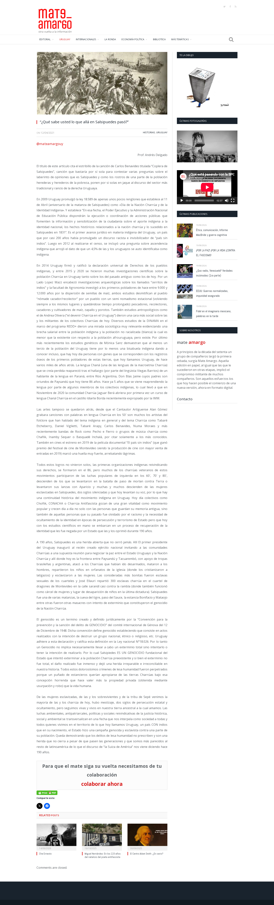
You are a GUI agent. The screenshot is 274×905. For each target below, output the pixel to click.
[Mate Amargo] (55, 20)
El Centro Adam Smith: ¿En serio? (146, 853)
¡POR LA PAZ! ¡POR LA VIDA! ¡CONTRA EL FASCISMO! (215, 252)
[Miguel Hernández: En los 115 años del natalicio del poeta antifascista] (102, 837)
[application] (207, 187)
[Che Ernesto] (56, 837)
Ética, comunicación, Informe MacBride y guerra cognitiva (212, 232)
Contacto (185, 399)
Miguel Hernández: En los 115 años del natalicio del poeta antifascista (103, 855)
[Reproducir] (182, 200)
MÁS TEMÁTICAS (179, 39)
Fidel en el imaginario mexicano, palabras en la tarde (213, 313)
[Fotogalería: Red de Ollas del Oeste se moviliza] (207, 146)
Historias (149, 132)
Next (233, 146)
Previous (181, 146)
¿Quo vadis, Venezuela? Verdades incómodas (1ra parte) (214, 273)
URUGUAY (64, 39)
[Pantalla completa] (232, 200)
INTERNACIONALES (86, 39)
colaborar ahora (102, 783)
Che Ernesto (45, 853)
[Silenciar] (227, 200)
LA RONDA (110, 39)
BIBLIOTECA (159, 39)
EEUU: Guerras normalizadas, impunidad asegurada (212, 293)
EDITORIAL (45, 39)
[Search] (231, 39)
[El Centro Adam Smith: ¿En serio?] (147, 837)
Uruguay (161, 132)
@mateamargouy (50, 143)
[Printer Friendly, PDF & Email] (47, 792)
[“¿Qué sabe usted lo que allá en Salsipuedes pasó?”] (102, 84)
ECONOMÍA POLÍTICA (133, 39)
